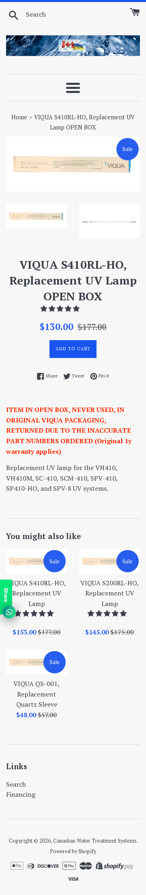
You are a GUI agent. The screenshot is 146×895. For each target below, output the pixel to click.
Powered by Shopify (73, 851)
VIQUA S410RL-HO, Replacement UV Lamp (36, 593)
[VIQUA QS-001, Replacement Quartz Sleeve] (36, 662)
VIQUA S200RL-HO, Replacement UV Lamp (109, 593)
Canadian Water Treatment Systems (95, 840)
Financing (20, 794)
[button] (61, 308)
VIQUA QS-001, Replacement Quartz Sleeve (36, 694)
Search (16, 784)
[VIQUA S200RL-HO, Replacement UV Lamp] (109, 561)
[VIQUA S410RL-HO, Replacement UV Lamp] (36, 561)
